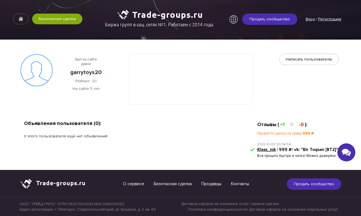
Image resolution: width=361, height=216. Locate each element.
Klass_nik (266, 149)
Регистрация (329, 19)
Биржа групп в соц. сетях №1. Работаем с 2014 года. (159, 24)
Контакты (240, 183)
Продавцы (211, 183)
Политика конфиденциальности (218, 209)
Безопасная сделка (57, 18)
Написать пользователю (309, 59)
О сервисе (133, 183)
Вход (310, 19)
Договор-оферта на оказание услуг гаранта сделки (230, 203)
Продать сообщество (270, 19)
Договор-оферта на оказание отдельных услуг (293, 209)
